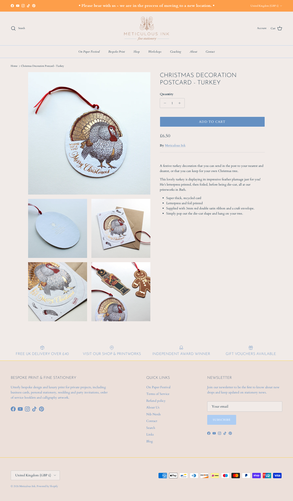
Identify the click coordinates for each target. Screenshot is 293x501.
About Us (152, 407)
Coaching (175, 52)
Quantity (167, 94)
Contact (210, 52)
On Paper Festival (89, 52)
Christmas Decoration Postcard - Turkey (42, 66)
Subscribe (222, 420)
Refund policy (156, 401)
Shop (136, 52)
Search (150, 428)
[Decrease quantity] (164, 103)
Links (150, 434)
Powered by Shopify (47, 486)
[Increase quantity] (180, 103)
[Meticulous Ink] (146, 28)
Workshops (155, 52)
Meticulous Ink (175, 145)
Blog (149, 441)
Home (14, 66)
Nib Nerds (153, 414)
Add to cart (212, 122)
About (193, 52)
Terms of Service (157, 394)
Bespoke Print (116, 52)
